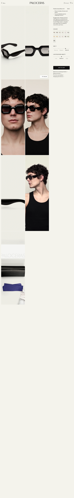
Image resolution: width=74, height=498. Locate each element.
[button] (71, 3)
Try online (44, 76)
